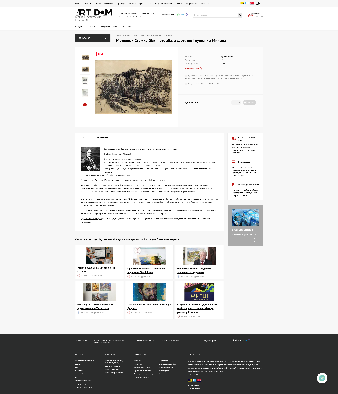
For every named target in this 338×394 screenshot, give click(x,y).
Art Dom (84, 275)
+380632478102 (168, 15)
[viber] (249, 340)
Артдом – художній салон (91, 199)
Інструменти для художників (186, 4)
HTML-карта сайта (194, 388)
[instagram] (236, 340)
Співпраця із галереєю (141, 377)
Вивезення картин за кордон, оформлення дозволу (114, 362)
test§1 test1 (185, 276)
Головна (78, 4)
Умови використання (166, 367)
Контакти (162, 374)
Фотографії (108, 4)
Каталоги (132, 4)
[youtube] (239, 340)
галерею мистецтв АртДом (162, 210)
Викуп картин (163, 361)
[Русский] (247, 4)
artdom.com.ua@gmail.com (146, 340)
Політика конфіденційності (168, 364)
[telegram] (246, 340)
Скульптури (121, 4)
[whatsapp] (243, 340)
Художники (205, 4)
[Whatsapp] (178, 14)
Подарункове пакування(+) (203, 83)
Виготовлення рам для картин (115, 373)
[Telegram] (182, 14)
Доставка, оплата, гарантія (143, 367)
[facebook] (233, 340)
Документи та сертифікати (84, 380)
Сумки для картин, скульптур (144, 374)
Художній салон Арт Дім (91, 219)
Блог (149, 4)
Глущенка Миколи (169, 149)
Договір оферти (164, 371)
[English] (252, 4)
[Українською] (242, 4)
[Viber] (186, 14)
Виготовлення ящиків (112, 369)
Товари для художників (163, 4)
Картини (88, 4)
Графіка (98, 4)
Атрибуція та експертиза (142, 371)
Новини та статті (139, 364)
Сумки (141, 4)
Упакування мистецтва (112, 366)
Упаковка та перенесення (83, 387)
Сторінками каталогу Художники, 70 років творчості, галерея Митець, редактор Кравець (197, 308)
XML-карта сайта (193, 385)
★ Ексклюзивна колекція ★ (84, 361)
